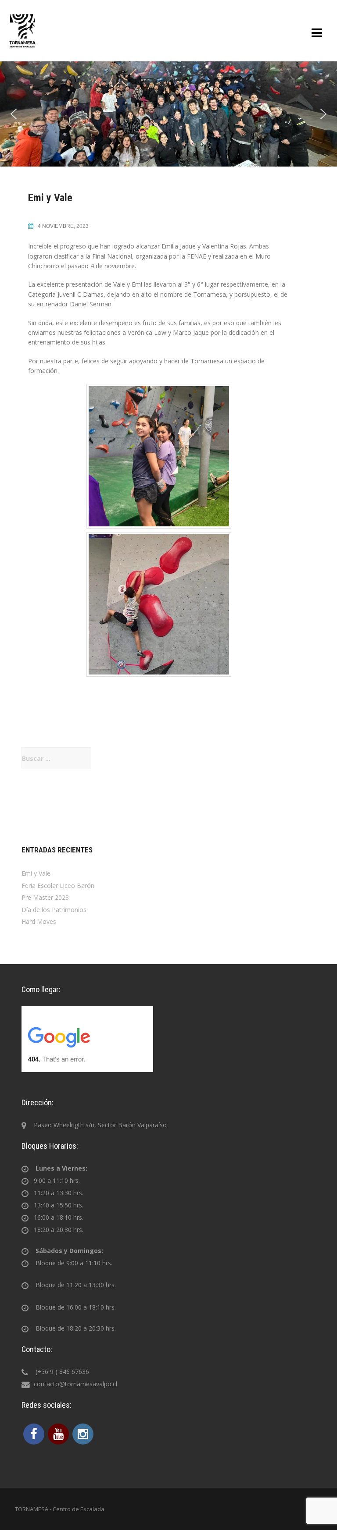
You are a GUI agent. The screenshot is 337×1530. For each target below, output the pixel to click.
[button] (14, 114)
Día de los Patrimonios (54, 909)
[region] (168, 114)
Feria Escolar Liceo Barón (58, 885)
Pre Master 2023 (45, 897)
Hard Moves (39, 921)
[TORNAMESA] (22, 30)
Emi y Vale (36, 873)
